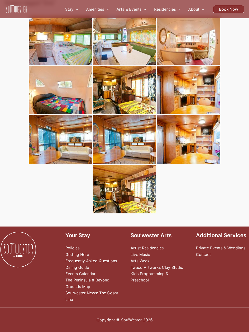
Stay (69, 9)
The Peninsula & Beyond (87, 280)
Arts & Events (129, 9)
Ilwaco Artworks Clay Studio (157, 267)
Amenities (95, 9)
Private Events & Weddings (220, 247)
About (193, 9)
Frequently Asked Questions (91, 260)
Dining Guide (77, 267)
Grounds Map (77, 286)
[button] (75, 9)
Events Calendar (80, 273)
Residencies (165, 9)
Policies (72, 247)
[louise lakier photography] (60, 40)
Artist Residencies (147, 247)
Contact (203, 254)
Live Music (140, 254)
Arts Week (140, 260)
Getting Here (77, 254)
